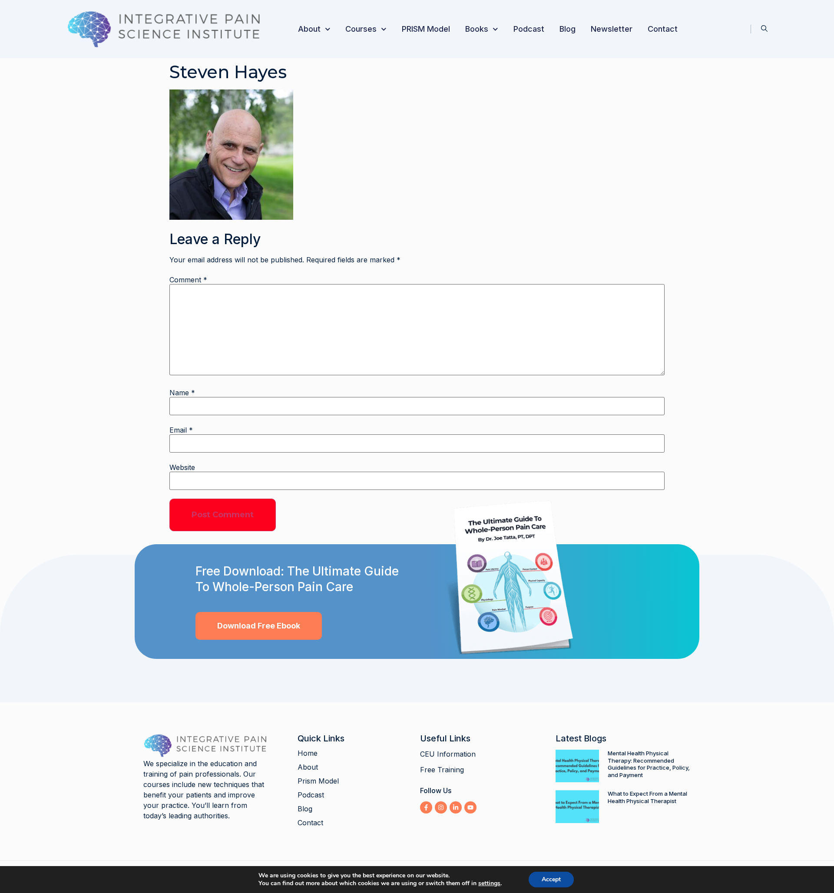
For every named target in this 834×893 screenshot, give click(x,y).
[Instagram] (441, 807)
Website (182, 467)
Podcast (528, 28)
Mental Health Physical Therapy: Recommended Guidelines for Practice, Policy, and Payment (649, 764)
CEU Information (448, 754)
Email (181, 430)
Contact (663, 28)
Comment (188, 279)
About (309, 28)
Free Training (442, 769)
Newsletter (611, 28)
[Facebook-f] (426, 807)
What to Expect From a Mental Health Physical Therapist (647, 797)
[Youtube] (470, 807)
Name (182, 392)
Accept (551, 879)
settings (489, 883)
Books (476, 28)
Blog (567, 28)
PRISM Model (426, 28)
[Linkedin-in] (456, 807)
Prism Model (318, 781)
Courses (361, 28)
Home (308, 753)
